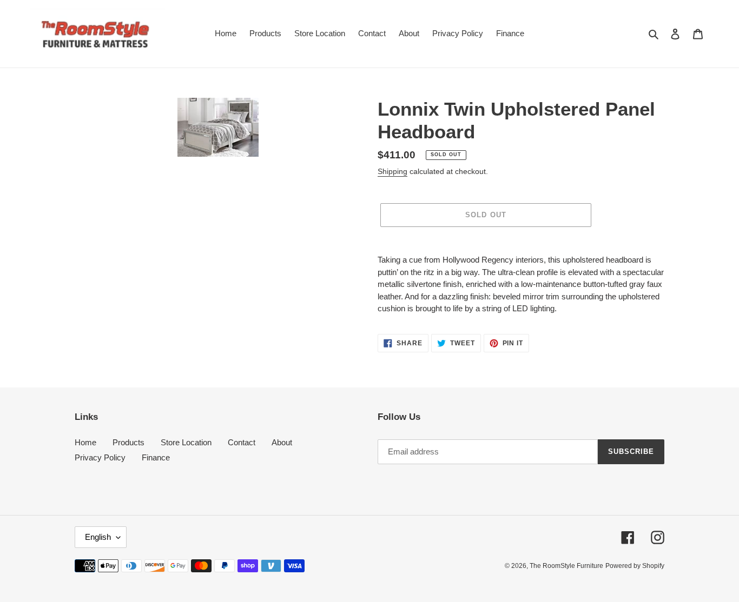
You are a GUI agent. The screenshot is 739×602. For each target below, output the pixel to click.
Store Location (186, 442)
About (282, 442)
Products (128, 442)
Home (85, 442)
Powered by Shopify (634, 566)
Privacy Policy (100, 457)
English (98, 536)
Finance (156, 457)
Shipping (392, 171)
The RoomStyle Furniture (566, 566)
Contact (241, 442)
